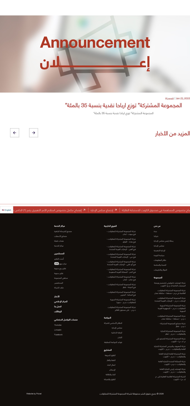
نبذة (155, 231)
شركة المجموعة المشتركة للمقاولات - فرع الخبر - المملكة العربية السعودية (121, 270)
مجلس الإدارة (159, 245)
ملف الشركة (59, 287)
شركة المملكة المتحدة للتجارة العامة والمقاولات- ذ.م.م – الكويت (172, 362)
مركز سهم (60, 263)
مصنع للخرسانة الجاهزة (63, 231)
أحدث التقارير (59, 258)
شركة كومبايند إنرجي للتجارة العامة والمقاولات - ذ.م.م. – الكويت (173, 370)
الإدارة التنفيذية (159, 250)
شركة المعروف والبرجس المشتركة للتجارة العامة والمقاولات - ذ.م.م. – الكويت (170, 347)
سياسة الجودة (159, 255)
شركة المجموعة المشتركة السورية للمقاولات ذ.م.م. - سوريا (123, 301)
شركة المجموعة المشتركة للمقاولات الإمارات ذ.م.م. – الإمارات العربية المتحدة (170, 299)
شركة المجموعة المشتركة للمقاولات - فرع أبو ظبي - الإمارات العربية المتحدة (121, 263)
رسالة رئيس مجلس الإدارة (163, 240)
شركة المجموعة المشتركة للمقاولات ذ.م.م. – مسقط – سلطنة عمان (172, 317)
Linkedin (57, 329)
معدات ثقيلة (59, 240)
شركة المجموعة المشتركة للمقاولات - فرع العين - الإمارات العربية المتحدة (121, 247)
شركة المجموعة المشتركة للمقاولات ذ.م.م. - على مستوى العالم (122, 308)
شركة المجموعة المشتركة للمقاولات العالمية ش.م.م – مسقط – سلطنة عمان (170, 291)
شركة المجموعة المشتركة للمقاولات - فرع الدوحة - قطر (121, 285)
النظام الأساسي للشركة (113, 323)
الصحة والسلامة (160, 264)
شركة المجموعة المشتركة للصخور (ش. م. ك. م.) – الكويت (171, 340)
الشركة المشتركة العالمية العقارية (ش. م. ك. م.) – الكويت (170, 378)
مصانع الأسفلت (60, 236)
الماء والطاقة (110, 374)
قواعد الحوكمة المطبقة (113, 342)
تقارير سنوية (58, 273)
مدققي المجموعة (61, 278)
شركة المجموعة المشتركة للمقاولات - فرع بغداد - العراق (121, 240)
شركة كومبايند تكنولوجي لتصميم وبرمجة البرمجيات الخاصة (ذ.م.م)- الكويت (170, 284)
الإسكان (112, 369)
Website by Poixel (33, 393)
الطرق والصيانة (109, 379)
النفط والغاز (111, 360)
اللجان (120, 337)
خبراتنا (156, 236)
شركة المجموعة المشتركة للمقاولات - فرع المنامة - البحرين (121, 293)
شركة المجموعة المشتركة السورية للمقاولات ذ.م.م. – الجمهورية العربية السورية (172, 308)
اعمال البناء (111, 364)
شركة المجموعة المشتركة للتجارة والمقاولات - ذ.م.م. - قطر (173, 332)
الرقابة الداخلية (116, 332)
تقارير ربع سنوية (60, 268)
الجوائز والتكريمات (160, 269)
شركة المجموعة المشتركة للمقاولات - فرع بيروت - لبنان (121, 232)
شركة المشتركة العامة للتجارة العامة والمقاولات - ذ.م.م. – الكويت (172, 355)
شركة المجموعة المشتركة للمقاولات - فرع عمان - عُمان (121, 278)
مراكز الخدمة (58, 245)
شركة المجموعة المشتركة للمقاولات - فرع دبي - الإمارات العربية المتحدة (121, 255)
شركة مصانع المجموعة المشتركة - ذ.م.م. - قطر (172, 324)
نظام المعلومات (160, 260)
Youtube (57, 324)
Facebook (58, 334)
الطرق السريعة (110, 355)
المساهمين (58, 282)
